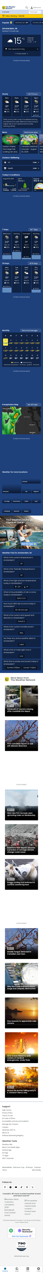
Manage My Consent (10, 1124)
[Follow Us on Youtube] (16, 1187)
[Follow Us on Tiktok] (21, 1187)
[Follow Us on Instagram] (10, 1187)
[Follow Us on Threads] (27, 1187)
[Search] (27, 7)
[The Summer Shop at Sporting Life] (36, 508)
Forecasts (33, 12)
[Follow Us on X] (32, 1187)
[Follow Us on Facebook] (5, 1187)
